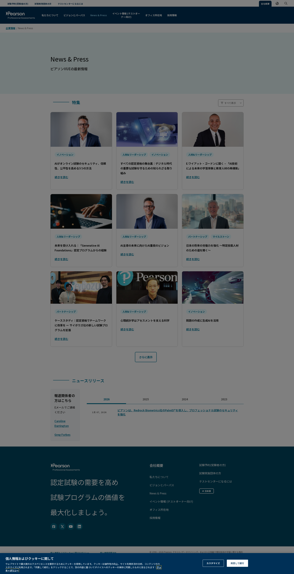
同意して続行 (237, 563)
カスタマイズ (213, 563)
